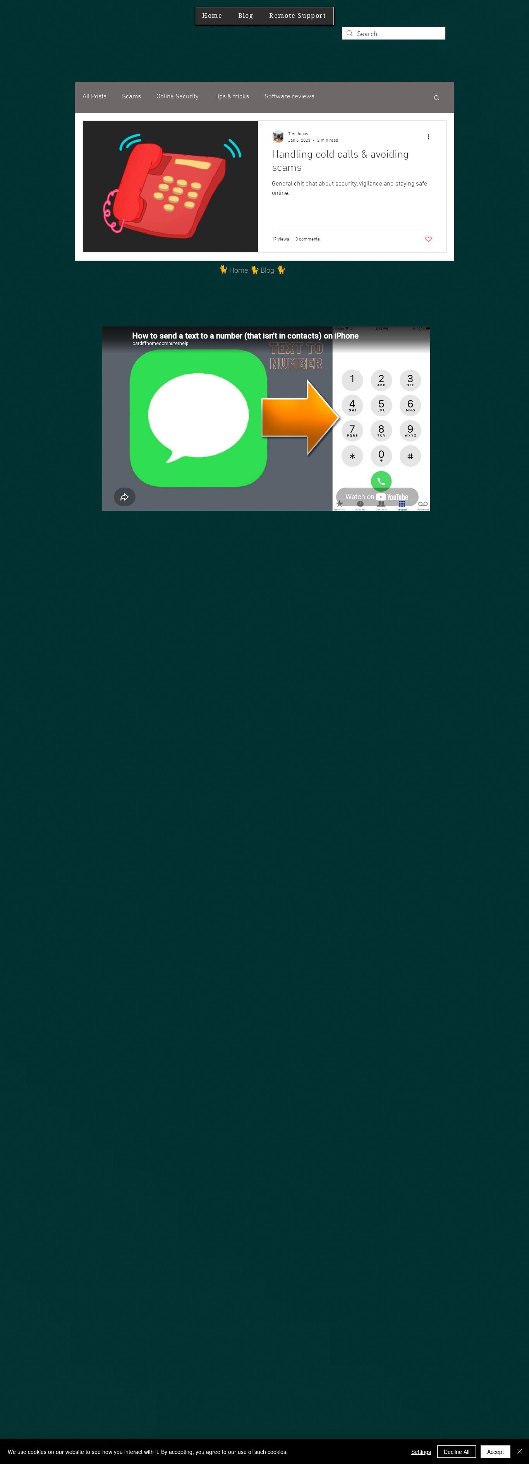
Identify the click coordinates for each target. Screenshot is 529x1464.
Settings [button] (421, 1451)
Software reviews (289, 97)
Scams (131, 97)
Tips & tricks (231, 97)
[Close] (519, 1451)
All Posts (94, 97)
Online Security (177, 97)
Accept (495, 1451)
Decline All (456, 1451)
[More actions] (431, 136)
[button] (436, 98)
